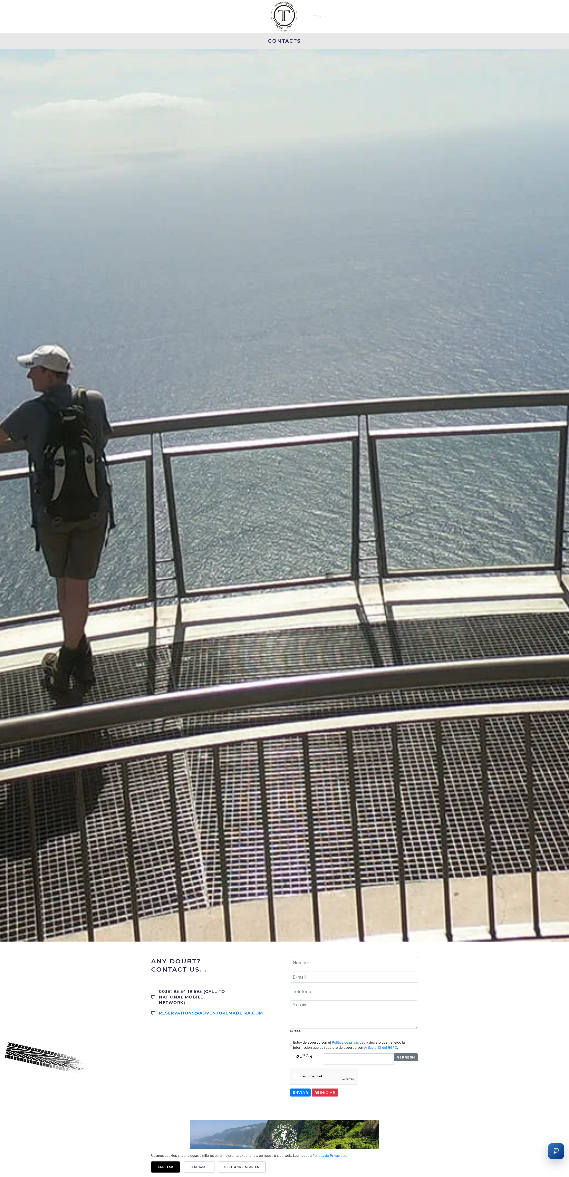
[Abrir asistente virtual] (556, 1151)
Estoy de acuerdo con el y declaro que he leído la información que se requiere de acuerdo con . (349, 1045)
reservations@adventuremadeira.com (211, 1013)
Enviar (300, 1092)
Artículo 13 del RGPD (380, 1047)
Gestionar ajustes (241, 1167)
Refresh (406, 1057)
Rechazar (199, 1167)
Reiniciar (325, 1092)
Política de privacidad (348, 1042)
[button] (319, 16)
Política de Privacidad (329, 1155)
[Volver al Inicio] (284, 16)
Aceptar (165, 1167)
